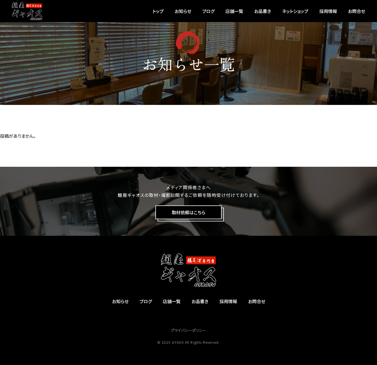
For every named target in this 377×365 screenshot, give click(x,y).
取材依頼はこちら (188, 212)
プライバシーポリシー (188, 330)
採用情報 (328, 11)
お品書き (262, 11)
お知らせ (183, 11)
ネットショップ (295, 11)
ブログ (208, 11)
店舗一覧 (234, 11)
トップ (158, 11)
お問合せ (356, 11)
